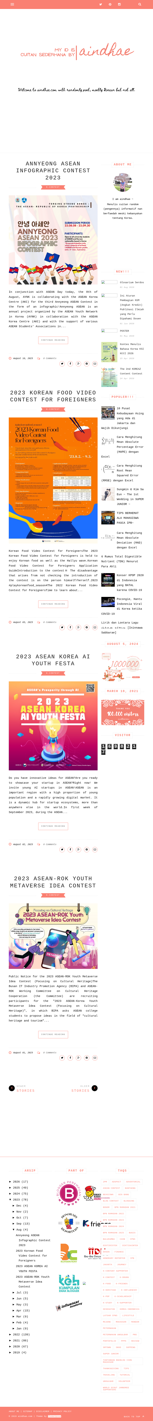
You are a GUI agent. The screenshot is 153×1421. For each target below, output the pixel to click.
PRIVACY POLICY (62, 1411)
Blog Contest (111, 1201)
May (18, 1304)
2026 (16, 1182)
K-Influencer (129, 1290)
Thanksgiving (111, 1368)
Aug (18, 1229)
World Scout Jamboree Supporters (116, 1389)
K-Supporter (124, 1303)
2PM (105, 1182)
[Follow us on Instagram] (118, 4)
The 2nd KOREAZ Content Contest (131, 371)
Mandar (135, 1322)
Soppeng (130, 1347)
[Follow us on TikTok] (128, 4)
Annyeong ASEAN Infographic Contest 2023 (53, 171)
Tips (126, 1368)
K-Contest (53, 187)
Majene (107, 1322)
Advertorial (133, 1182)
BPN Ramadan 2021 (125, 1207)
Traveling (109, 1375)
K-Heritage (109, 1290)
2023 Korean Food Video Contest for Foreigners (31, 1256)
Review (135, 1341)
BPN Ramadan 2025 (113, 1233)
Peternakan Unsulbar (115, 1335)
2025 (16, 1188)
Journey (121, 1264)
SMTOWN (107, 1347)
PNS (135, 1335)
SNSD (118, 1347)
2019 (16, 1352)
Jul (18, 1292)
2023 (16, 1199)
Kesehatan (109, 1309)
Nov (18, 1211)
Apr (18, 1310)
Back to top (133, 1417)
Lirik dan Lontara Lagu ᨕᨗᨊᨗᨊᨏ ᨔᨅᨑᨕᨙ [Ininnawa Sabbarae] (122, 627)
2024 (16, 1193)
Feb (18, 1322)
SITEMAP (27, 1411)
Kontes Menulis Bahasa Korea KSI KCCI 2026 (132, 349)
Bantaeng (130, 1188)
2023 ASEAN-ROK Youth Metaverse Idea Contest (32, 1282)
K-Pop (106, 1296)
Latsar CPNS (110, 1315)
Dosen (106, 1252)
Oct (18, 1217)
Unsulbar (108, 1381)
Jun (18, 1298)
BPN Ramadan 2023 (113, 1220)
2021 (16, 1340)
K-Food (107, 1284)
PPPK (123, 1341)
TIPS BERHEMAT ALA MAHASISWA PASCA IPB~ (128, 518)
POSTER (124, 330)
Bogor (106, 1207)
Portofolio (109, 1341)
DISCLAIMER (42, 1411)
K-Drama (124, 1277)
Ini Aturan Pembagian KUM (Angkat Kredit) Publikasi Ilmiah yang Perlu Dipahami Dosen (132, 307)
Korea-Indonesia (129, 1309)
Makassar (121, 1322)
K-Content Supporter (115, 1271)
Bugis (132, 1233)
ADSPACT (116, 1182)
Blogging (129, 1201)
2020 (16, 1346)
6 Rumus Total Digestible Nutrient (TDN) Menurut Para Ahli (121, 561)
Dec (18, 1205)
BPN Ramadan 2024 (113, 1226)
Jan (18, 1328)
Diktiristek (110, 1245)
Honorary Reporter (114, 1258)
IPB (132, 1258)
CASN (122, 1239)
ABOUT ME (14, 1411)
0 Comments (49, 358)
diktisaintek (130, 1245)
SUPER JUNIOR (111, 1354)
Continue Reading (53, 340)
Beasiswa (108, 1194)
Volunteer (124, 1381)
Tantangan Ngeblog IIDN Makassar (117, 1361)
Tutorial (125, 1375)
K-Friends (122, 1284)
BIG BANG (123, 1194)
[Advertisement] (76, 126)
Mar (18, 1316)
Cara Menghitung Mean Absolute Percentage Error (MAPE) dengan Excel (122, 447)
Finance (119, 1252)
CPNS (132, 1239)
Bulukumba (109, 1239)
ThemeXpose (54, 1416)
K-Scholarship (123, 1296)
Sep (18, 1223)
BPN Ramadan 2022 (113, 1214)
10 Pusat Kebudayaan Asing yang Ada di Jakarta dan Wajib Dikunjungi (122, 418)
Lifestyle (128, 1315)
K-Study (107, 1303)
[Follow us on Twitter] (100, 4)
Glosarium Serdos (132, 282)
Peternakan (109, 1328)
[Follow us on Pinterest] (109, 4)
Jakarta (107, 1264)
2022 (16, 1334)
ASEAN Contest (111, 1188)
